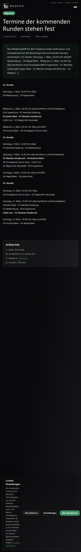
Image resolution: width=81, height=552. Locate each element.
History (60, 3)
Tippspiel (75, 3)
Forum (53, 3)
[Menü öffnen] (75, 7)
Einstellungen (50, 513)
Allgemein (9, 13)
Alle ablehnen (31, 513)
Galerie (67, 3)
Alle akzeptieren (70, 513)
